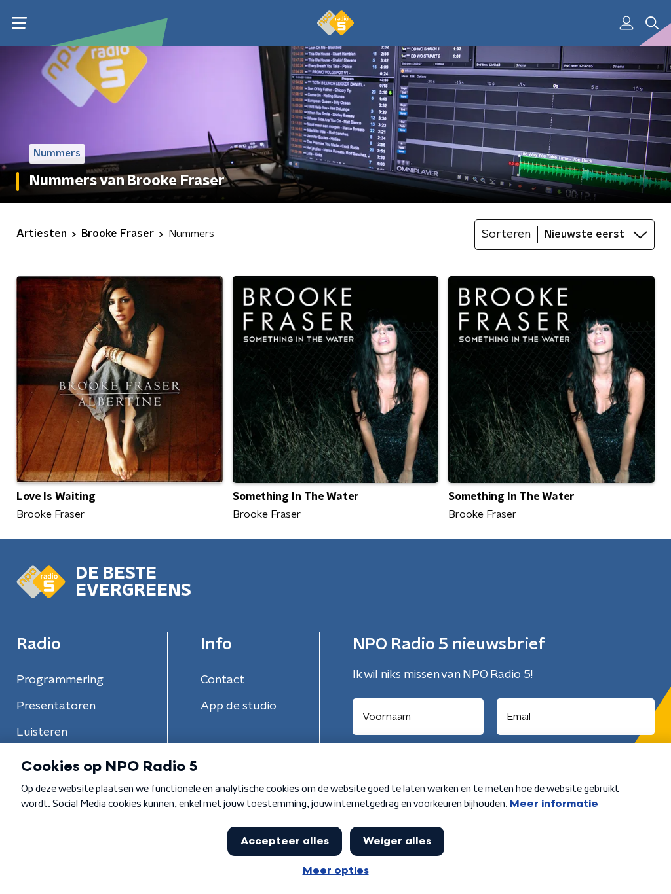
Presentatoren (56, 706)
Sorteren (506, 234)
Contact (222, 680)
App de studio (239, 706)
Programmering (60, 680)
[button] (19, 23)
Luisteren (41, 732)
